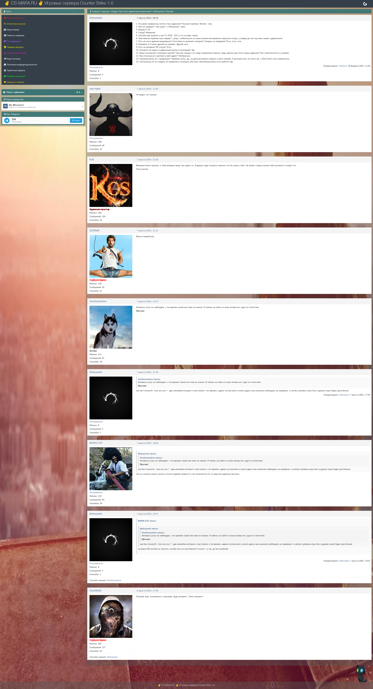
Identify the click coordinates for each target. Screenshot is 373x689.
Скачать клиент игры (16, 53)
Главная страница (100, 11)
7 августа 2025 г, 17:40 (147, 372)
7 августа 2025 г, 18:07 (147, 514)
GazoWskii (95, 590)
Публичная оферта (15, 70)
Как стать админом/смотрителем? (135, 11)
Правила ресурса (14, 47)
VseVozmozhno (97, 301)
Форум (114, 11)
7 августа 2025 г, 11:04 (147, 89)
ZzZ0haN (94, 230)
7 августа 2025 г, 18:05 (147, 443)
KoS (91, 159)
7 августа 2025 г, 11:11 (147, 230)
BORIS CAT (95, 443)
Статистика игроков (15, 24)
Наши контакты (13, 59)
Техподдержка (13, 41)
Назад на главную (15, 82)
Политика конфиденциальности (21, 64)
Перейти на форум (15, 76)
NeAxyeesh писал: (147, 453)
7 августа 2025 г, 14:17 (147, 301)
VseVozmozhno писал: (149, 379)
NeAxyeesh (95, 17)
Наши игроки (12, 29)
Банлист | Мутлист (15, 18)
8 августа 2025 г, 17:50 (147, 590)
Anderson (343, 66)
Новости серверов (15, 35)
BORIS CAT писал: (147, 521)
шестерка (94, 88)
